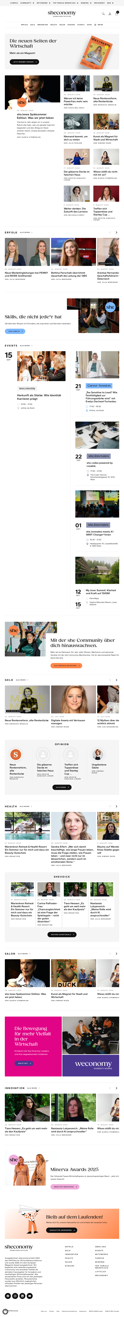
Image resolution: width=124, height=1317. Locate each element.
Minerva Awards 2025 (74, 1169)
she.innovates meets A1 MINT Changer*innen (99, 533)
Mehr (100, 25)
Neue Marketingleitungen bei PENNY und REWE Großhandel (26, 274)
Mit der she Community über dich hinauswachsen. (82, 643)
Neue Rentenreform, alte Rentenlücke (105, 100)
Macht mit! (23, 1063)
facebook (8, 1296)
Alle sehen (25, 232)
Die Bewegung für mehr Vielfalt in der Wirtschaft (33, 1036)
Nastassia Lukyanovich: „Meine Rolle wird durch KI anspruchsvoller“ (100, 909)
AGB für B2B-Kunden (96, 1311)
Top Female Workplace (64, 3)
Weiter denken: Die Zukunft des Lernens (76, 210)
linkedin (22, 1296)
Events (81, 25)
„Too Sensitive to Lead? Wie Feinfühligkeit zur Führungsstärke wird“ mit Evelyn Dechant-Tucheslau (101, 397)
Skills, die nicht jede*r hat (33, 317)
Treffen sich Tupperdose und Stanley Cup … (102, 211)
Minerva (85, 3)
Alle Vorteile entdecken (65, 665)
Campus (14, 3)
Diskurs (71, 25)
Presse (51, 1311)
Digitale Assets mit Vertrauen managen (68, 722)
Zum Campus (14, 331)
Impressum (82, 1311)
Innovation (42, 25)
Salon (62, 25)
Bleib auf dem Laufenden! (74, 1217)
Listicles (100, 1272)
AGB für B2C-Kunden (112, 1311)
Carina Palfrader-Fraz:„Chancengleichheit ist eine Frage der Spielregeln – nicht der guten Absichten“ (48, 912)
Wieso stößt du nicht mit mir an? (105, 173)
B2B (109, 3)
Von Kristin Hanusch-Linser (75, 179)
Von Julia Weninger (15, 279)
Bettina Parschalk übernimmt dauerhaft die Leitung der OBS (69, 274)
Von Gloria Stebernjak (29, 137)
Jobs (57, 1311)
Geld (32, 25)
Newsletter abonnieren (61, 1230)
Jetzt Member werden (23, 62)
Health (53, 25)
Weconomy (99, 3)
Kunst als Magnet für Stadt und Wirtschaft (105, 138)
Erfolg (24, 25)
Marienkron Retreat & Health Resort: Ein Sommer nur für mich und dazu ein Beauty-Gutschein (27, 849)
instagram (15, 1296)
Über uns (100, 1247)
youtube (30, 1296)
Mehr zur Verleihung (64, 1187)
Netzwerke (42, 3)
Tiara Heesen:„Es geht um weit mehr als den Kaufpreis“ (75, 906)
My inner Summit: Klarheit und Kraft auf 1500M (101, 592)
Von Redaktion (12, 856)
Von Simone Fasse (102, 143)
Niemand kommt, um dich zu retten (76, 138)
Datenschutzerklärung (69, 1311)
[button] (116, 232)
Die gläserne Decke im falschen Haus (77, 173)
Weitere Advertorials (61, 934)
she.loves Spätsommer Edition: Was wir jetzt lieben (35, 116)
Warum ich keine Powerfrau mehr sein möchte (76, 101)
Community (25, 3)
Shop (89, 25)
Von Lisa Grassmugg (107, 727)
